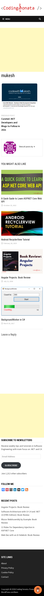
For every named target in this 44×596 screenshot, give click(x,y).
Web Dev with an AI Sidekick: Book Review (20, 535)
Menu (7, 19)
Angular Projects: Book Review (15, 277)
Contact (5, 576)
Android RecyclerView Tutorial (15, 239)
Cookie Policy (7, 572)
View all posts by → (27, 146)
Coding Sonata (22, 589)
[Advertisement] (22, 50)
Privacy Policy (7, 567)
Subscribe (11, 465)
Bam (16, 592)
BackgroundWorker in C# (13, 319)
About (4, 563)
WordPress (5, 592)
